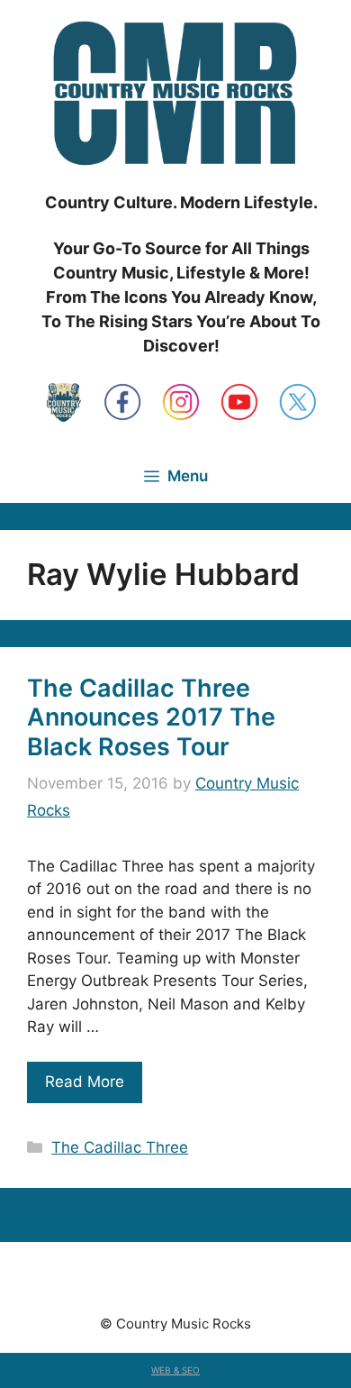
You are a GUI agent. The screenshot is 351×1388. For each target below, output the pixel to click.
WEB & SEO (175, 1370)
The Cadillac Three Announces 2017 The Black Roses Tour (151, 717)
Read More (84, 1082)
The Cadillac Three (119, 1147)
